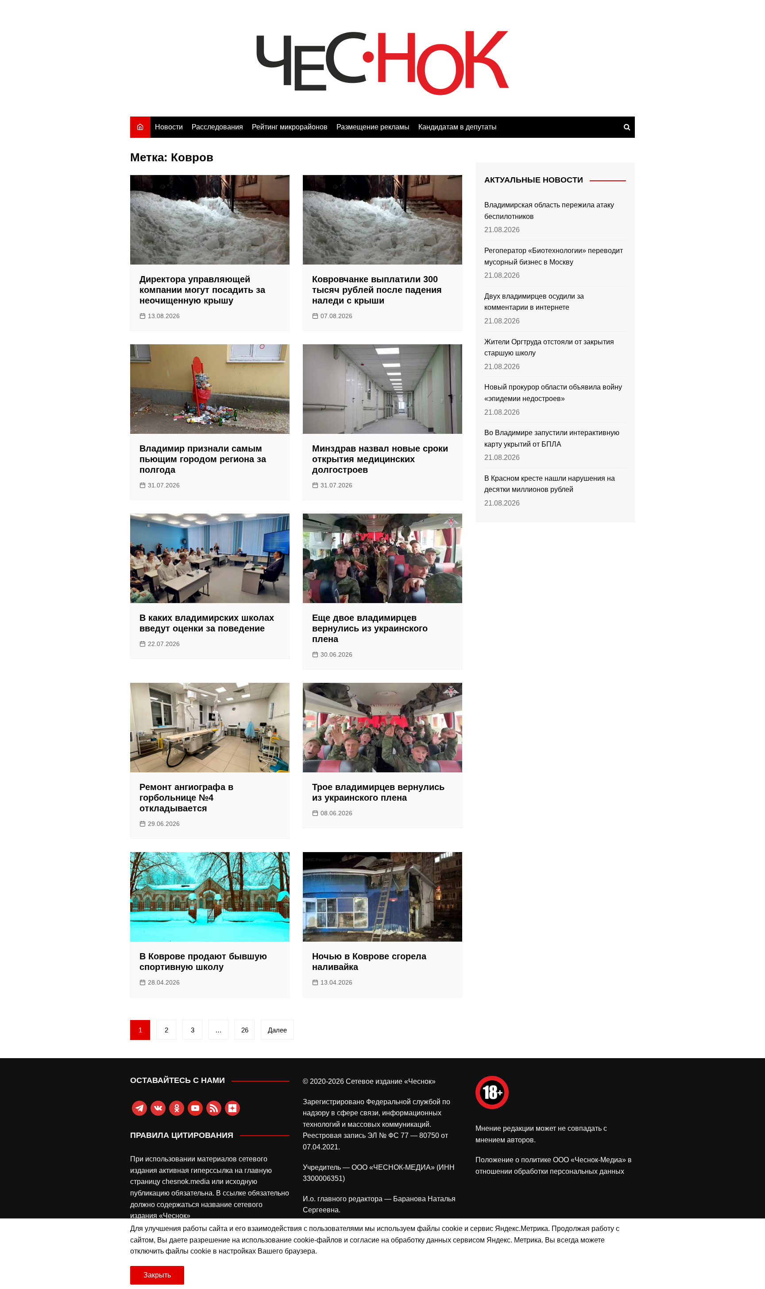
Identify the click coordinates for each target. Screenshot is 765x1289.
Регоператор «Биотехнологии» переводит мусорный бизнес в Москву (553, 256)
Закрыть (157, 1275)
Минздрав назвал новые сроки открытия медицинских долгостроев (380, 459)
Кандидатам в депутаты (457, 127)
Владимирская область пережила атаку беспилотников (549, 210)
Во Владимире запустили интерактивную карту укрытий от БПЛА (551, 438)
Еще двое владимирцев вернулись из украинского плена (370, 628)
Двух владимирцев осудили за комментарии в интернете (534, 302)
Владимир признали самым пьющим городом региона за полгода (202, 459)
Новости (169, 127)
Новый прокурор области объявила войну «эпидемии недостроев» (553, 392)
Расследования (217, 127)
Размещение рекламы (373, 127)
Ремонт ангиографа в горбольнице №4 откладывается (186, 797)
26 (244, 1030)
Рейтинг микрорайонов (290, 127)
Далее (277, 1030)
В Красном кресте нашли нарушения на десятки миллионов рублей (549, 484)
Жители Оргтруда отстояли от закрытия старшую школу (549, 347)
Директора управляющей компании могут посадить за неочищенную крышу (202, 289)
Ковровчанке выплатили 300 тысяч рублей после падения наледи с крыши (377, 289)
